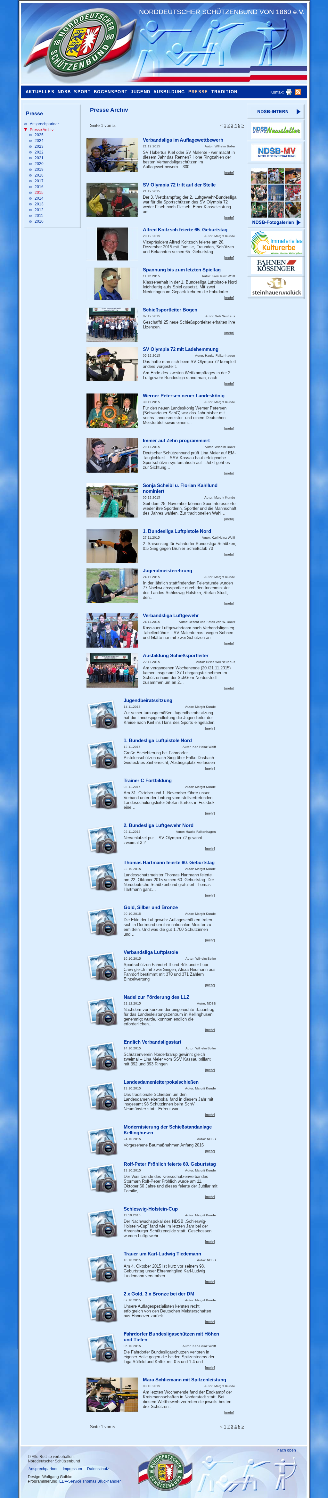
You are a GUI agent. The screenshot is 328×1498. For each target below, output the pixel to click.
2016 (39, 187)
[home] (78, 43)
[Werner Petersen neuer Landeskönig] (112, 410)
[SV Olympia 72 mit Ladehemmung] (112, 364)
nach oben (286, 1450)
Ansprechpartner (44, 124)
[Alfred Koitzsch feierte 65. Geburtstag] (112, 244)
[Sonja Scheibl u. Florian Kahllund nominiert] (112, 500)
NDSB (64, 91)
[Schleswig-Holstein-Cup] (102, 1222)
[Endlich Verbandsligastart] (102, 1056)
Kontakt (276, 92)
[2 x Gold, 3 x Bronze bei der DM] (102, 1307)
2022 (39, 152)
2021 (39, 158)
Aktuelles (40, 91)
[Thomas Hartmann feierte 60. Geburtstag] (102, 876)
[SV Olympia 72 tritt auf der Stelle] (112, 199)
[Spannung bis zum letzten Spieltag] (112, 284)
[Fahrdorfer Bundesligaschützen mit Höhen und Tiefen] (102, 1347)
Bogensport (110, 91)
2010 (39, 221)
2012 (39, 210)
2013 (39, 204)
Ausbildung (169, 91)
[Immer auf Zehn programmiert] (112, 455)
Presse (198, 91)
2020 (39, 163)
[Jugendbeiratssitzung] (102, 714)
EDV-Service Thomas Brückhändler (90, 1481)
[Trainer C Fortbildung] (102, 794)
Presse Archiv (41, 130)
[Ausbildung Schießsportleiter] (112, 670)
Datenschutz (98, 1469)
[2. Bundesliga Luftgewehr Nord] (102, 839)
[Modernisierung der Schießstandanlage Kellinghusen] (102, 1140)
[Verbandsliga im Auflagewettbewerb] (112, 155)
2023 (39, 146)
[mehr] (229, 173)
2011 (39, 215)
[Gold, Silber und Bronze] (102, 921)
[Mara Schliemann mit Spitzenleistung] (112, 1394)
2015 (39, 192)
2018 (39, 175)
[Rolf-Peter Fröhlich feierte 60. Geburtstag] (102, 1178)
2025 (39, 135)
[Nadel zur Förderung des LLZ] (102, 1011)
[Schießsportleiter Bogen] (112, 324)
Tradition (224, 91)
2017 (39, 181)
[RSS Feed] (298, 94)
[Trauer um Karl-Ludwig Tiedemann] (102, 1267)
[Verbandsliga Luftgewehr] (112, 630)
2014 (39, 198)
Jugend (140, 91)
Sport (82, 91)
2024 (39, 140)
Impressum (72, 1469)
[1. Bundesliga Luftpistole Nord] (112, 546)
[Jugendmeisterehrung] (112, 585)
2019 (39, 169)
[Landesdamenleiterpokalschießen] (102, 1096)
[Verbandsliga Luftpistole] (102, 966)
